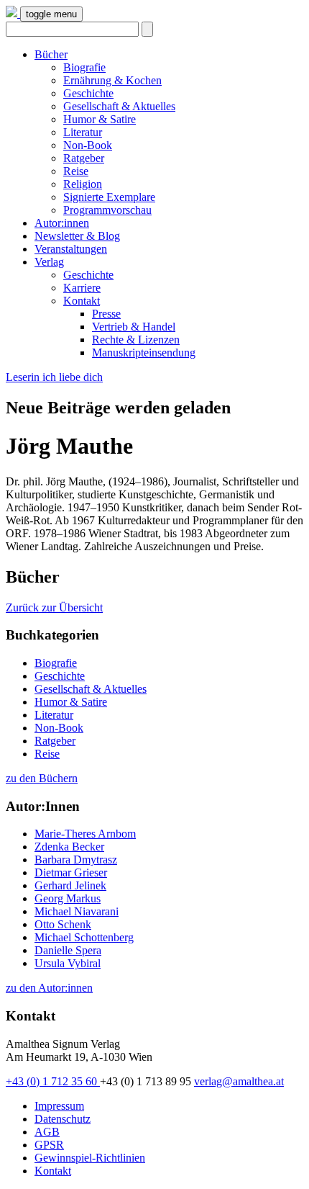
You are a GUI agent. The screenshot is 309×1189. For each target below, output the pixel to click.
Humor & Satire (99, 119)
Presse (106, 314)
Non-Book (87, 145)
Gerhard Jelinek (70, 885)
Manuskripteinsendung (143, 352)
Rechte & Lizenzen (136, 339)
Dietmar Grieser (70, 872)
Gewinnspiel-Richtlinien (89, 1158)
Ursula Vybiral (67, 963)
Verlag (49, 262)
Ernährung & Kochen (112, 80)
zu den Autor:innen (49, 988)
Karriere (82, 288)
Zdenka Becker (69, 846)
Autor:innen (61, 223)
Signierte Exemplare (109, 197)
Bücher (51, 54)
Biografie (84, 67)
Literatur (82, 132)
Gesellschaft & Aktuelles (119, 106)
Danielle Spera (67, 950)
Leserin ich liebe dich (54, 377)
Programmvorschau (107, 210)
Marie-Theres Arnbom (85, 833)
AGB (47, 1132)
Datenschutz (62, 1119)
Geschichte (88, 93)
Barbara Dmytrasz (75, 859)
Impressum (59, 1106)
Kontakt (81, 301)
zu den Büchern (42, 778)
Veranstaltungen (70, 249)
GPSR (49, 1145)
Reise (75, 171)
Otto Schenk (62, 924)
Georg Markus (67, 898)
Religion (82, 184)
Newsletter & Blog (77, 236)
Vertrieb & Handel (133, 326)
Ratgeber (83, 158)
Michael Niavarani (76, 911)
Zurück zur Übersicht (54, 607)
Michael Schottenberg (84, 937)
